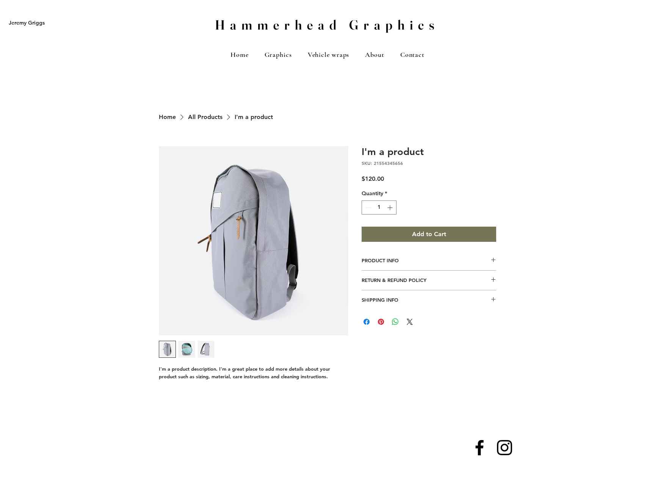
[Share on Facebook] (366, 321)
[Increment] (390, 207)
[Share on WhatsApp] (395, 321)
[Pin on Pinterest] (380, 321)
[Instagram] (504, 447)
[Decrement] (367, 207)
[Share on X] (409, 321)
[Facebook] (479, 447)
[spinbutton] (379, 207)
